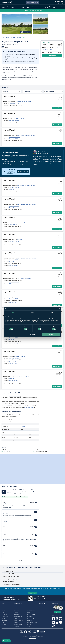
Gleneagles (16, 622)
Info (3, 37)
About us (3, 606)
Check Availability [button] (52, 55)
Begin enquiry (23, 171)
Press (3, 612)
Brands (40, 608)
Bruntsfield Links (12, 302)
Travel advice (4, 618)
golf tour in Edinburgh (28, 407)
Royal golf (30, 405)
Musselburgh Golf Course (14, 137)
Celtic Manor (16, 610)
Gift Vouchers (46, 6)
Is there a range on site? (8, 571)
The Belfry (16, 606)
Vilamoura (29, 608)
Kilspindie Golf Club (13, 380)
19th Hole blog (4, 614)
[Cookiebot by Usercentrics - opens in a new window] (54, 308)
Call (11, 169)
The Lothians (8, 44)
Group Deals (54, 6)
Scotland (3, 44)
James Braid (6, 405)
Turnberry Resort (17, 618)
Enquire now (32, 593)
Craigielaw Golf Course (53, 51)
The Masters (16, 612)
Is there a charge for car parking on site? (12, 584)
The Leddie (19, 239)
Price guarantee (5, 616)
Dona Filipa (16, 626)
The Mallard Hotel (21, 222)
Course (13, 37)
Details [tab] (32, 312)
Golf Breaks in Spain (31, 614)
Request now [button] (57, 612)
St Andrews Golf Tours (18, 616)
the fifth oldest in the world (14, 396)
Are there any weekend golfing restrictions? (12, 579)
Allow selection (32, 334)
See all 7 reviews (13, 47)
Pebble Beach (29, 624)
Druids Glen (16, 614)
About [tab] (51, 312)
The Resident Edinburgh (19, 118)
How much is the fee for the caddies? (11, 576)
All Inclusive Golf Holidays (32, 622)
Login (58, 6)
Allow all (51, 334)
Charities (3, 610)
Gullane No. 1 (12, 283)
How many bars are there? (8, 581)
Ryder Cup (16, 608)
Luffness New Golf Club (14, 224)
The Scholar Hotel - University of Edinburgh (26, 204)
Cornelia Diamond (30, 616)
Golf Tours (23, 6)
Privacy (3, 622)
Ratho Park (11, 189)
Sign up (62, 6)
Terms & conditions (5, 620)
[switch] (25, 329)
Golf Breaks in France (31, 606)
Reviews (19, 37)
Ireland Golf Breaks (18, 624)
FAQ (24, 37)
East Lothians (15, 44)
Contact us (4, 624)
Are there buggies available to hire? (10, 573)
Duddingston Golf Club (14, 120)
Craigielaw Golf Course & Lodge (24, 101)
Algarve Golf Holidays (31, 610)
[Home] (7, 2)
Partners (41, 606)
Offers (7, 37)
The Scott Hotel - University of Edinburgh (26, 135)
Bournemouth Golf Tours (19, 620)
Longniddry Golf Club (13, 265)
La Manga (28, 612)
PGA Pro (28, 626)
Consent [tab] (13, 312)
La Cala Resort (29, 620)
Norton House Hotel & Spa (23, 376)
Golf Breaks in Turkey (31, 618)
